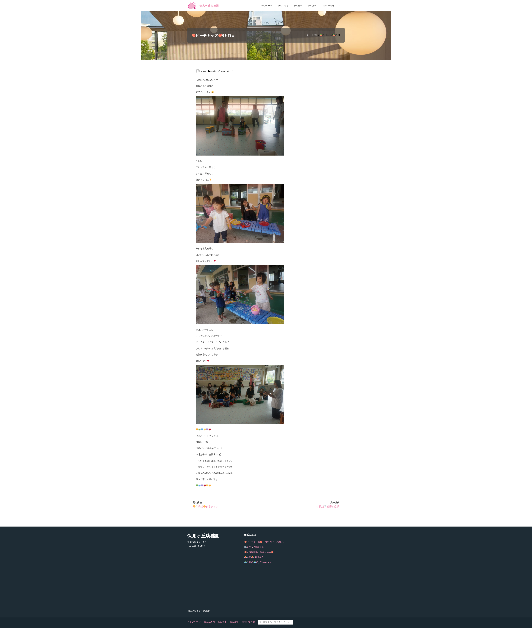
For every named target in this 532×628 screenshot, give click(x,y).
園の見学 (234, 621)
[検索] (260, 622)
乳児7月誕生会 (255, 547)
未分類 (314, 35)
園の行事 (222, 621)
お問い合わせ (248, 621)
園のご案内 (209, 621)
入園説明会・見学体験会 (259, 552)
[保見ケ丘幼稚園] (192, 5)
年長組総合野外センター (260, 562)
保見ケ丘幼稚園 (209, 5)
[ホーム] (307, 35)
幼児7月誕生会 (255, 557)
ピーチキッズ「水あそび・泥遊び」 (266, 542)
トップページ (194, 621)
